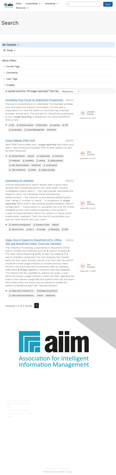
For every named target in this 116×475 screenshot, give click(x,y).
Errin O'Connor (91, 265)
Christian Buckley (90, 112)
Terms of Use (13, 462)
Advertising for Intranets (19, 180)
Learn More (12, 440)
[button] (33, 3)
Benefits (11, 437)
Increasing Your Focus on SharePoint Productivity (34, 99)
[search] (68, 4)
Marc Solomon (90, 153)
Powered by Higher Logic (58, 472)
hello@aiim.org (20, 416)
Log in (108, 4)
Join (9, 435)
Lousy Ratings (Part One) (20, 140)
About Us (11, 459)
